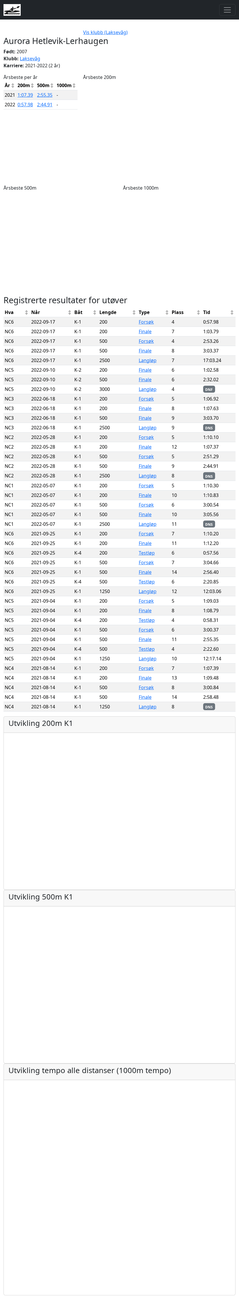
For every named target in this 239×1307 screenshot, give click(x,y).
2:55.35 (44, 95)
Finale (145, 331)
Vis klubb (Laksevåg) (105, 32)
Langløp (148, 360)
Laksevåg (30, 58)
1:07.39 (25, 95)
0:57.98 (25, 104)
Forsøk (146, 322)
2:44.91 (44, 104)
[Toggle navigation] (227, 10)
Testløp (147, 553)
